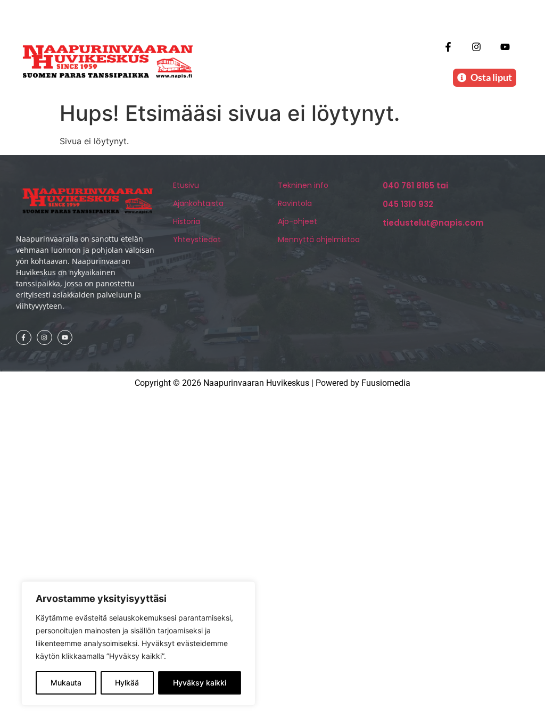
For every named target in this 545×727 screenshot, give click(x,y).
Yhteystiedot (197, 239)
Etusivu (186, 185)
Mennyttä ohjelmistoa (319, 239)
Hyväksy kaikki (199, 682)
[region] (138, 643)
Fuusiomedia (385, 383)
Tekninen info (303, 185)
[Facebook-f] (448, 46)
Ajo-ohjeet (297, 221)
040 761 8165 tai (415, 185)
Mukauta (66, 682)
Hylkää (127, 682)
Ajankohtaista (198, 203)
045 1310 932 (408, 204)
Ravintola (295, 203)
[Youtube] (504, 46)
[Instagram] (476, 46)
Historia (186, 221)
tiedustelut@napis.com (433, 222)
